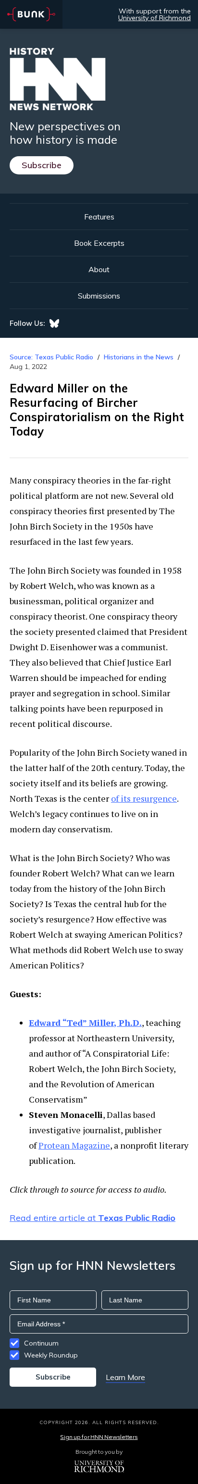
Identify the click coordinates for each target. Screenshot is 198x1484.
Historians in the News (138, 357)
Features (99, 216)
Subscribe (42, 165)
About (99, 269)
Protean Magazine (74, 1145)
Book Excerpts (99, 243)
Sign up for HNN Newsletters (98, 1436)
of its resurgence (144, 798)
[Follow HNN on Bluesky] (54, 323)
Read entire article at (92, 1217)
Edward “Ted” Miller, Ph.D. (85, 1022)
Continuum (41, 1343)
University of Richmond (154, 17)
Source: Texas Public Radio (51, 357)
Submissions (99, 295)
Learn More (125, 1377)
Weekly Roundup (51, 1355)
